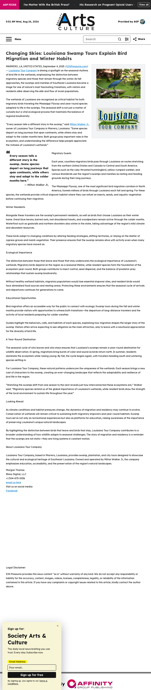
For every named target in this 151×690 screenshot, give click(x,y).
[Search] (119, 39)
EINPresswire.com (76, 66)
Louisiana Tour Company (23, 70)
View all (143, 4)
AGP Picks (9, 4)
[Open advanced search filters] (126, 39)
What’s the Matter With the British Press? (41, 4)
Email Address (17, 661)
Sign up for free (31, 675)
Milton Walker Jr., (79, 124)
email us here (13, 482)
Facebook (12, 490)
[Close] (57, 625)
